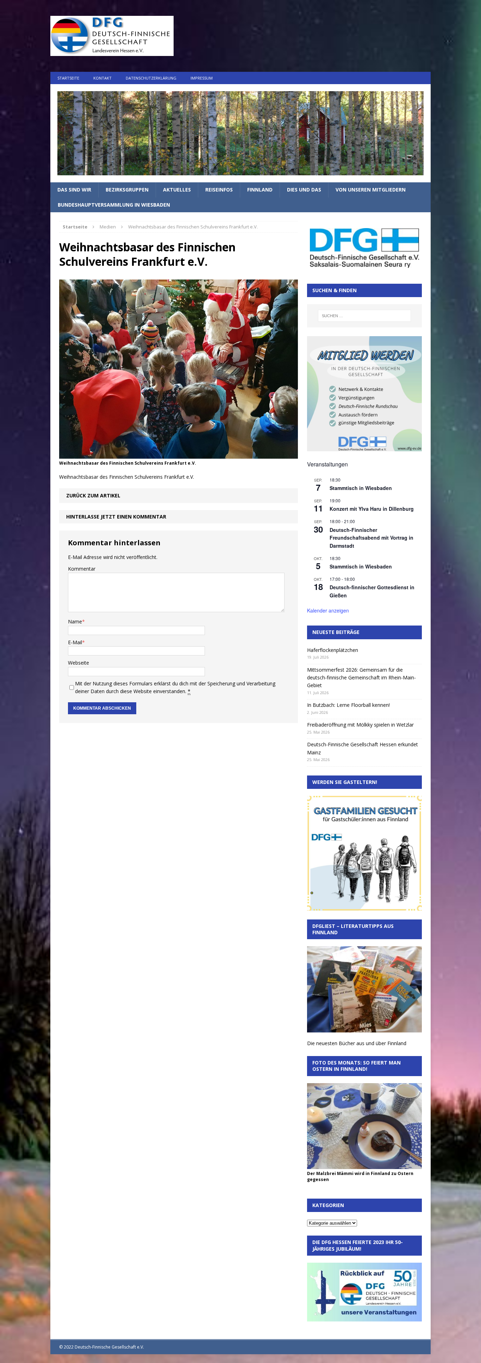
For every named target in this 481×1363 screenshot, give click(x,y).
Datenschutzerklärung (151, 78)
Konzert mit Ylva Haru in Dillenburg (372, 508)
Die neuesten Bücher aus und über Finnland (356, 1043)
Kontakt (102, 78)
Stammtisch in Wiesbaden (361, 487)
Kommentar (81, 568)
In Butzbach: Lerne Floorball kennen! (348, 705)
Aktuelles (177, 189)
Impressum (201, 78)
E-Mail (75, 642)
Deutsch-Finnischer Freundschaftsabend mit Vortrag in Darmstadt (371, 537)
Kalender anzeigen (328, 610)
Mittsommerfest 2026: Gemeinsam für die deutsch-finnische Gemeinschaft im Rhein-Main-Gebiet (361, 677)
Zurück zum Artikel (93, 495)
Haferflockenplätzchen (332, 650)
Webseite (78, 662)
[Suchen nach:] (364, 316)
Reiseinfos (219, 189)
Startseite (68, 78)
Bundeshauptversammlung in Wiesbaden (114, 204)
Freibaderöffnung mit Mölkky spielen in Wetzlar (360, 724)
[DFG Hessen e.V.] (240, 133)
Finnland (260, 189)
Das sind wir (74, 189)
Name (75, 621)
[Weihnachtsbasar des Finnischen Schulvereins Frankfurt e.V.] (178, 454)
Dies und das (304, 189)
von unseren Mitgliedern (371, 189)
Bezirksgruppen (127, 189)
